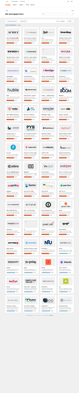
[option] (11, 21)
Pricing (27, 4)
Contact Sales (23, 1)
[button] (72, 10)
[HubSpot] (7, 5)
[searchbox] (58, 14)
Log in (68, 1)
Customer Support (15, 1)
